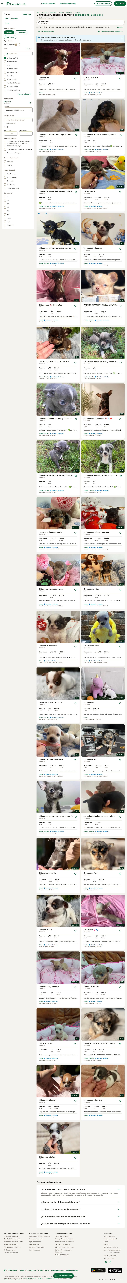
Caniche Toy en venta (11, 1253)
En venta (9, 32)
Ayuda (106, 1242)
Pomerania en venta (11, 1244)
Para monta (10, 37)
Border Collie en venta (12, 1247)
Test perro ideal (109, 1258)
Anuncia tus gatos (110, 1255)
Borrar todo (27, 14)
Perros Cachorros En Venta (14, 1233)
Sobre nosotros (109, 1236)
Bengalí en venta (35, 1244)
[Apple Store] (115, 1270)
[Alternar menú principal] (2, 4)
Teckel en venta (9, 1250)
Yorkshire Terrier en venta (13, 1242)
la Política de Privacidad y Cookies (47, 1278)
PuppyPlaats (31, 1270)
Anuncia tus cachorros (112, 1253)
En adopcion (21, 32)
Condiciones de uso (111, 1247)
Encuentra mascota (48, 3)
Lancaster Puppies (71, 1270)
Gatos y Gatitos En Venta (38, 1233)
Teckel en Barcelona (62, 1236)
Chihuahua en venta (11, 1236)
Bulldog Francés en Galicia (64, 1247)
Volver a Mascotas (11, 18)
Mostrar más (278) (24, 94)
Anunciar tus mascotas (112, 1250)
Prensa (106, 1244)
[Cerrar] (122, 37)
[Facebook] (106, 1262)
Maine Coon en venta (37, 1247)
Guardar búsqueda (47, 31)
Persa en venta (34, 1250)
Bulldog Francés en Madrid (64, 1239)
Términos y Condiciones (29, 1278)
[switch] (17, 44)
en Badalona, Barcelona (89, 14)
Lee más (120, 27)
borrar (29, 49)
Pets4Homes (12, 1270)
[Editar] (31, 103)
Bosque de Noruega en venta (39, 1236)
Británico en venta (35, 1239)
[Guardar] (75, 79)
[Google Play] (98, 1270)
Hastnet (22, 1270)
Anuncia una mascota (68, 3)
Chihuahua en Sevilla (62, 1244)
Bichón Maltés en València (64, 1242)
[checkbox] (5, 58)
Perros (7, 23)
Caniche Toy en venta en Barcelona (63, 1251)
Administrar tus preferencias (12, 1280)
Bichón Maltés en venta (12, 1239)
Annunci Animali (57, 1270)
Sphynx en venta (35, 1242)
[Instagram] (110, 1262)
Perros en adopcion (62, 1255)
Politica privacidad (110, 1239)
